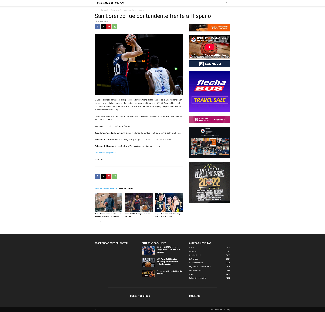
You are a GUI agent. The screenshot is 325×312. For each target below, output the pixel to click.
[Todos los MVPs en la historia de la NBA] (148, 273)
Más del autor (126, 188)
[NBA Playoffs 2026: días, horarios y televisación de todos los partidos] (148, 262)
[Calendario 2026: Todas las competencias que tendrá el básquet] (148, 250)
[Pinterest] (108, 26)
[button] (227, 3)
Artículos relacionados (106, 188)
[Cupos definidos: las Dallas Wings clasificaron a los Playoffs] (169, 202)
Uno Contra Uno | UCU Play (110, 3)
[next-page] (100, 221)
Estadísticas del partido (105, 152)
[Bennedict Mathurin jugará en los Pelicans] (139, 202)
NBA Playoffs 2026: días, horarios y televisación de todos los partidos (167, 261)
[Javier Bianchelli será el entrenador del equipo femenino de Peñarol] (108, 202)
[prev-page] (96, 221)
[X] (103, 26)
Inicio (96, 10)
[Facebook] (97, 26)
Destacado (104, 10)
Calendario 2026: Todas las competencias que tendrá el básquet (168, 249)
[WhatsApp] (114, 26)
